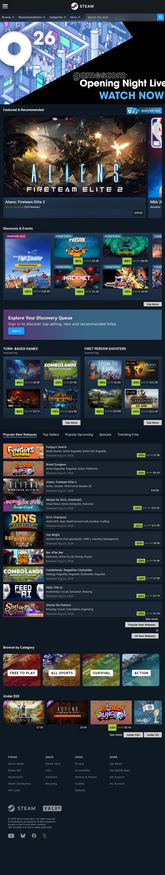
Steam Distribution (19, 783)
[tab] (20, 435)
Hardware (51, 777)
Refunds (80, 790)
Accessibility (82, 770)
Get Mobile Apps (120, 770)
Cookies (80, 783)
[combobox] (121, 17)
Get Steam (116, 763)
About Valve (52, 763)
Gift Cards (14, 790)
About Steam (16, 763)
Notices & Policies (86, 777)
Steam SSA (14, 770)
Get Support (117, 777)
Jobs (48, 770)
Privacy (79, 763)
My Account (117, 783)
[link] (28, 265)
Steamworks (15, 777)
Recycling (51, 783)
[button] (8, 17)
